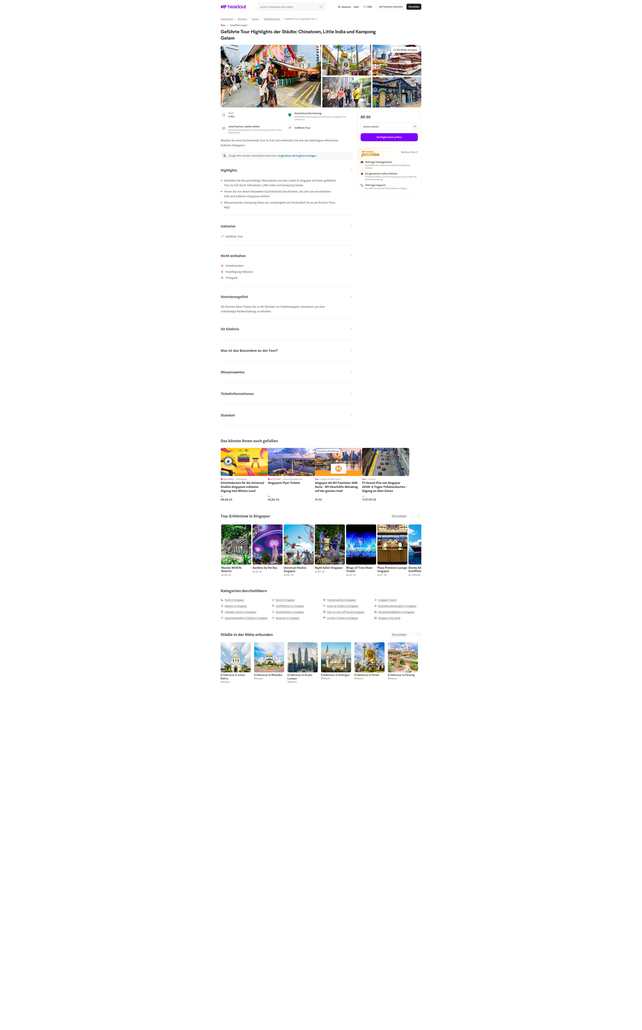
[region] (244, 462)
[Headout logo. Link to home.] (233, 7)
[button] (271, 76)
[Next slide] (418, 515)
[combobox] (291, 7)
